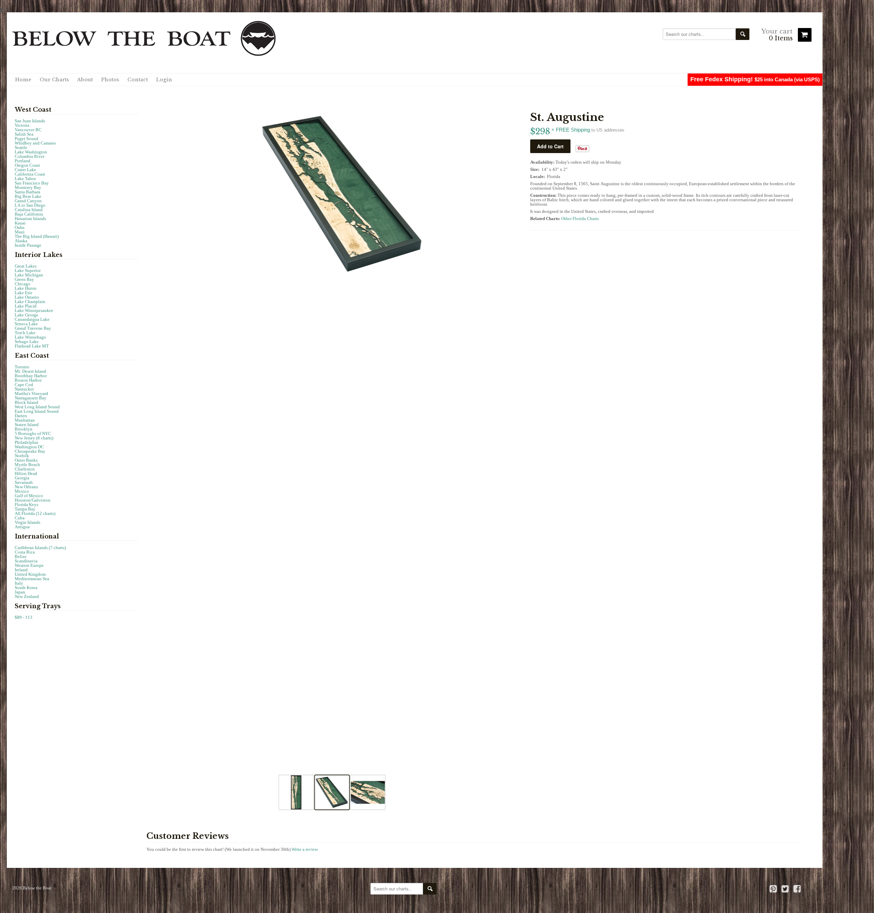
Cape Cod (24, 384)
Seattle (21, 147)
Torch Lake (25, 332)
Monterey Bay (28, 187)
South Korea (26, 587)
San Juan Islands (30, 121)
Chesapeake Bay (30, 451)
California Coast (30, 174)
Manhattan (25, 420)
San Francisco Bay (32, 183)
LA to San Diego (30, 205)
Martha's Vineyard (31, 393)
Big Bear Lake (28, 196)
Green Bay (24, 279)
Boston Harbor (28, 380)
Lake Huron (26, 288)
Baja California (29, 214)
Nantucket (24, 389)
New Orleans (26, 487)
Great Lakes (26, 266)
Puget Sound (26, 138)
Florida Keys (26, 504)
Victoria (22, 125)
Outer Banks (26, 460)
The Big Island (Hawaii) (37, 236)
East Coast (32, 355)
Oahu (20, 227)
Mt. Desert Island (30, 371)
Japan (20, 592)
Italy (19, 583)
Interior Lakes (38, 255)
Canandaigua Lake (32, 319)
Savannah (24, 482)
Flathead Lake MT (32, 346)
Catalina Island (29, 209)
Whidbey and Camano (35, 143)
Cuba (20, 518)
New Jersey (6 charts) (34, 438)
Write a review (305, 849)
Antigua (22, 526)
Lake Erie (23, 292)
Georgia (22, 478)
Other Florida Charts (580, 218)
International (37, 536)
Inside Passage (28, 245)
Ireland (21, 570)
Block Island (26, 402)
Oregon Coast (27, 165)
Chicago (22, 284)
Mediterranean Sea (32, 578)
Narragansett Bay (30, 398)
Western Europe (29, 565)
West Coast (33, 109)
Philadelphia (26, 442)
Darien (21, 415)
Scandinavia (26, 561)
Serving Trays (38, 606)
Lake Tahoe (25, 178)
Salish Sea (24, 134)
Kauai (20, 223)
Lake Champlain (30, 301)
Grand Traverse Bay (33, 328)
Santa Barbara (27, 192)
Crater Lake (25, 169)
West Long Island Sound (37, 407)
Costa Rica (25, 552)
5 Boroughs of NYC (33, 433)
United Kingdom (30, 574)
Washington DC (29, 447)
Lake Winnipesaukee (34, 310)
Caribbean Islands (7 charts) (40, 547)
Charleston (25, 469)
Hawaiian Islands (30, 218)
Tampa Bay (25, 509)
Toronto (22, 367)
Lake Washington (31, 152)
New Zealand (27, 596)
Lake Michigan (29, 275)
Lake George (26, 315)
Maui (20, 232)
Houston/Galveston (33, 500)
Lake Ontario (27, 297)
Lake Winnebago (30, 337)
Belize (21, 556)
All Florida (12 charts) (35, 513)
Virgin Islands (27, 522)
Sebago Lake (27, 341)
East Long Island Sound (37, 411)
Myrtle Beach (27, 464)
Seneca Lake (26, 324)
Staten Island (27, 424)
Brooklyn (23, 429)
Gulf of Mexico (29, 495)
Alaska (21, 241)
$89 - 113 (23, 617)
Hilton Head (26, 473)
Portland (22, 161)
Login (164, 80)
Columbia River (29, 156)
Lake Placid (26, 306)
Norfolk (22, 455)
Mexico (22, 491)
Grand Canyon (28, 201)
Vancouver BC (28, 129)
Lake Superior (28, 270)
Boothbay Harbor (31, 375)
